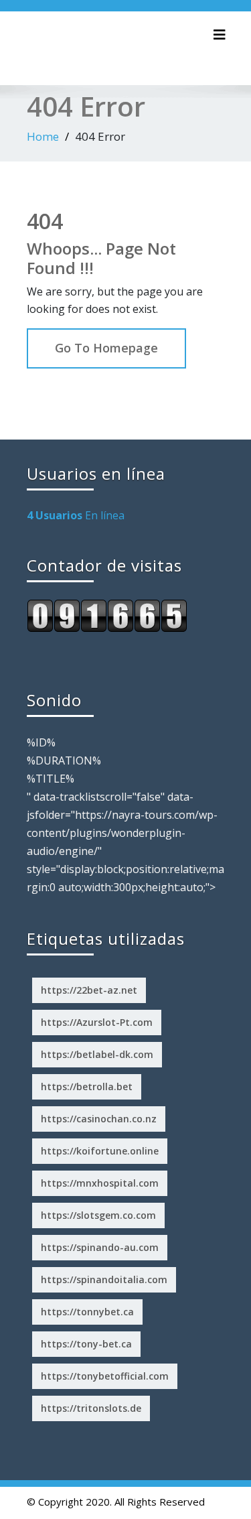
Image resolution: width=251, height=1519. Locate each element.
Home (43, 136)
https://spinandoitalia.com (104, 1279)
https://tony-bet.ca (86, 1343)
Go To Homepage (106, 348)
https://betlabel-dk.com (97, 1054)
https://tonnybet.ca (87, 1311)
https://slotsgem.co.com (98, 1215)
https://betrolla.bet (87, 1086)
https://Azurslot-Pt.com (97, 1022)
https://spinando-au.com (100, 1247)
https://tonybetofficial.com (105, 1376)
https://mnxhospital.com (100, 1183)
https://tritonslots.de (91, 1408)
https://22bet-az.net (89, 990)
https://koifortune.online (100, 1150)
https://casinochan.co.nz (99, 1118)
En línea (75, 515)
